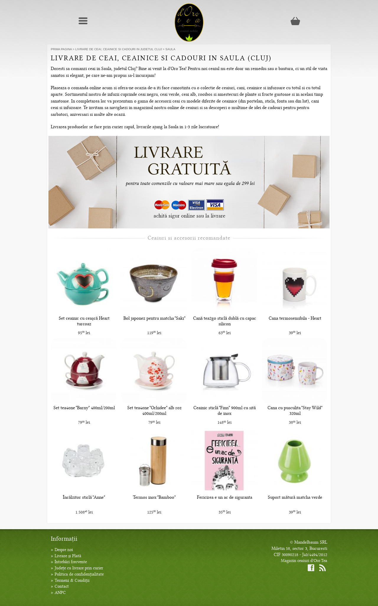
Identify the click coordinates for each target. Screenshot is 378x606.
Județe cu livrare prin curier (79, 568)
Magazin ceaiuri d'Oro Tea (304, 560)
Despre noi (64, 549)
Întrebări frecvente (71, 561)
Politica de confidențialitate (79, 574)
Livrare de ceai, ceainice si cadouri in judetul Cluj (118, 49)
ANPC (60, 592)
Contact (62, 586)
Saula (170, 49)
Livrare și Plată (68, 555)
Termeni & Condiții (72, 580)
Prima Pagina (61, 49)
